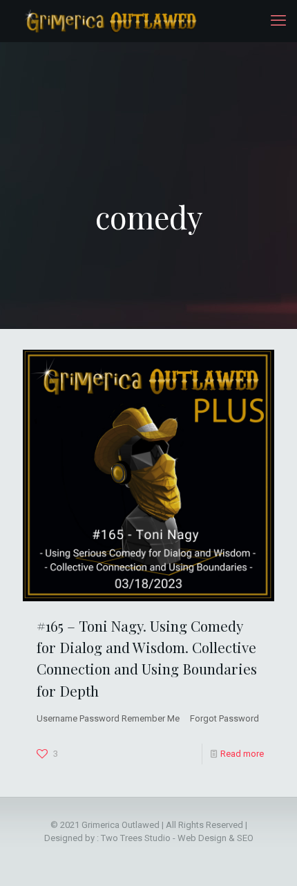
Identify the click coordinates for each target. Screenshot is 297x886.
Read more (242, 753)
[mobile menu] (278, 20)
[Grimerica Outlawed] (109, 20)
